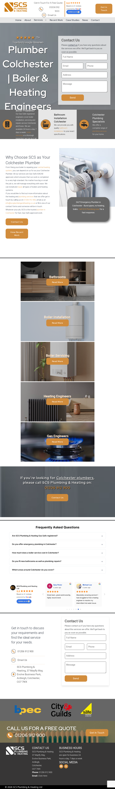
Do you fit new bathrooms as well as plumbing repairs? (36, 561)
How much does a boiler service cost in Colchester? (35, 553)
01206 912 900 (54, 9)
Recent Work (56, 20)
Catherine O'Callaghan (91, 585)
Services (38, 19)
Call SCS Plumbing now (89, 209)
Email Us (52, 15)
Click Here (42, 776)
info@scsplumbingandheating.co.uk (20, 203)
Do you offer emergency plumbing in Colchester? (34, 544)
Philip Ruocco (59, 585)
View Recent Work (16, 233)
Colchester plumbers (75, 478)
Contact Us (17, 222)
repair (20, 187)
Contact (95, 20)
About (27, 20)
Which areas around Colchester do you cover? (33, 570)
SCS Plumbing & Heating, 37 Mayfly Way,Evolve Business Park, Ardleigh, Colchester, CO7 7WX (30, 674)
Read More (57, 361)
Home (18, 20)
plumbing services (99, 131)
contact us (72, 45)
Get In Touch (104, 9)
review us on (72, 12)
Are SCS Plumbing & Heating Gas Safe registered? (35, 536)
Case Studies (72, 20)
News (85, 20)
